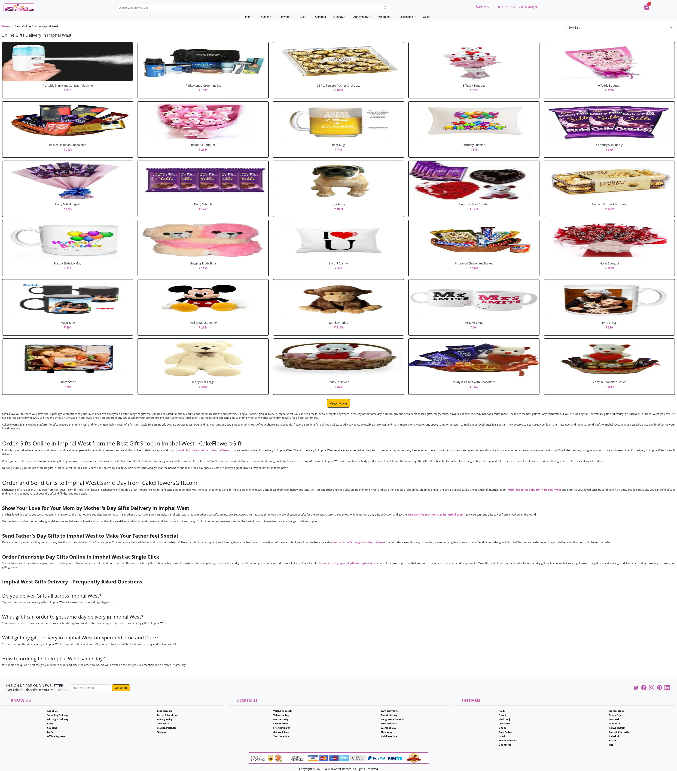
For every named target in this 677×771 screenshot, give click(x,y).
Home (6, 26)
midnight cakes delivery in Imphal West (534, 489)
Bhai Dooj (504, 719)
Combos (320, 16)
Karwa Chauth (617, 727)
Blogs (50, 723)
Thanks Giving (389, 715)
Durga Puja (615, 715)
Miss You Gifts (389, 723)
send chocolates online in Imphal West (203, 450)
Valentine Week (282, 710)
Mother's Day (280, 719)
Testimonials (164, 710)
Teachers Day (281, 736)
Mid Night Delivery (57, 719)
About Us (52, 710)
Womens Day (388, 727)
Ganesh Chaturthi (619, 732)
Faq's (50, 732)
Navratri (614, 719)
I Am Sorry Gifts (389, 710)
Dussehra (614, 723)
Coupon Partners (166, 727)
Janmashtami (616, 710)
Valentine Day (281, 715)
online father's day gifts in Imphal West (359, 542)
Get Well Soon (281, 732)
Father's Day (280, 723)
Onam (502, 727)
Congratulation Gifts (392, 719)
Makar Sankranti (508, 740)
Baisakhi (614, 736)
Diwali (502, 715)
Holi (611, 744)
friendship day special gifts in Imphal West (348, 563)
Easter (612, 740)
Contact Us (163, 723)
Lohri (502, 736)
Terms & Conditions (168, 715)
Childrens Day (389, 736)
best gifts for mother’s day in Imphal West (435, 514)
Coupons (52, 727)
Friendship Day (281, 727)
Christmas (504, 723)
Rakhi (502, 710)
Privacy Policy (164, 719)
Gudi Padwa (505, 732)
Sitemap (161, 732)
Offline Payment (56, 736)
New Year (386, 732)
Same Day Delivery (57, 715)
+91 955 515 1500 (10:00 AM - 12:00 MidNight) (508, 7)
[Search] (385, 8)
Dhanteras (505, 744)
